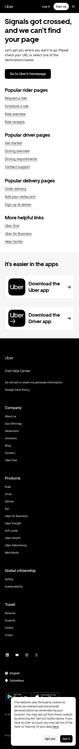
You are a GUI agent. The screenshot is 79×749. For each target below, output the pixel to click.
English (15, 673)
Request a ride (16, 98)
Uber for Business (18, 234)
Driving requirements (21, 159)
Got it (66, 738)
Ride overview (15, 114)
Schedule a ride (17, 106)
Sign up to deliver (18, 205)
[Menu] (73, 6)
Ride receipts (15, 122)
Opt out (50, 738)
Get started (13, 143)
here (55, 726)
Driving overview (17, 151)
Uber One (12, 226)
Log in (46, 6)
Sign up (61, 6)
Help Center (14, 242)
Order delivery (15, 189)
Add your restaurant (20, 197)
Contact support (17, 167)
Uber (9, 6)
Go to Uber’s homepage (28, 74)
